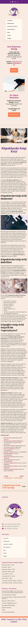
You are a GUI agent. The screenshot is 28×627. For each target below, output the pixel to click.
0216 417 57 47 (17, 62)
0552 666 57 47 (17, 64)
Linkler (9, 35)
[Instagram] (10, 2)
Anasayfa (9, 20)
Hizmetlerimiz (10, 29)
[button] (23, 486)
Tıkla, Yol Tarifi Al (14, 114)
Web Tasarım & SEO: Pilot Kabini (14, 620)
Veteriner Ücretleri (12, 26)
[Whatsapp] (18, 2)
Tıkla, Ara (14, 70)
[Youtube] (13, 2)
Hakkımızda (10, 23)
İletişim (9, 38)
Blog (8, 32)
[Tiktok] (15, 2)
